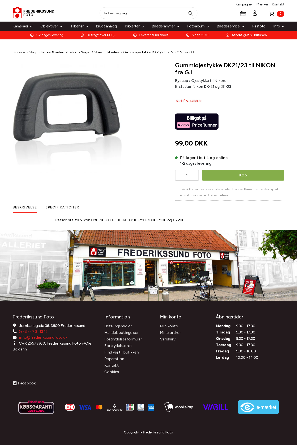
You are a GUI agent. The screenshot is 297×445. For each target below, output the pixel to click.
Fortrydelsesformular (123, 339)
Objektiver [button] (49, 26)
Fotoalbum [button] (196, 26)
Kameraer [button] (20, 26)
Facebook (27, 383)
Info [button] (276, 26)
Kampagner (244, 4)
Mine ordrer (170, 332)
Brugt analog (106, 26)
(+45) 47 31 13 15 (33, 331)
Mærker (262, 4)
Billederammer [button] (163, 26)
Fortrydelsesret (118, 345)
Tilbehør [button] (77, 26)
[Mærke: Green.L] (189, 100)
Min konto (169, 326)
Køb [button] (243, 175)
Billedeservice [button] (228, 26)
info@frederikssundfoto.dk (43, 337)
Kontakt (278, 4)
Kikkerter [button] (132, 26)
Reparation (114, 358)
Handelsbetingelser (121, 332)
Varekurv (167, 339)
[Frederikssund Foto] (34, 13)
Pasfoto (258, 26)
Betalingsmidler (118, 326)
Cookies (111, 371)
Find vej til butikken (121, 352)
